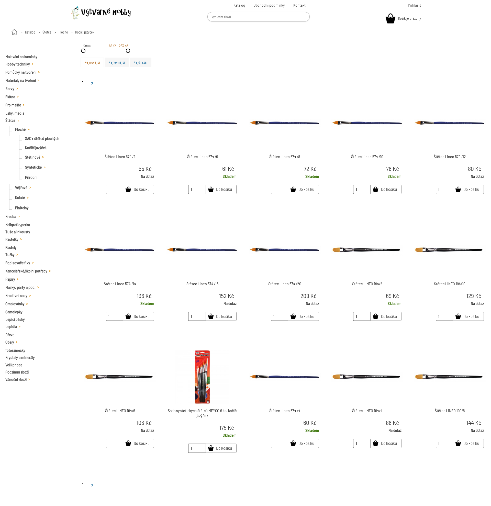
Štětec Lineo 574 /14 (120, 283)
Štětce (46, 32)
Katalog (30, 32)
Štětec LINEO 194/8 (450, 410)
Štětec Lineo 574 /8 (284, 156)
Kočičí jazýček (84, 32)
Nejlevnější (116, 62)
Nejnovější (92, 62)
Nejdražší (140, 62)
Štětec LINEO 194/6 (120, 410)
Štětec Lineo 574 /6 (202, 156)
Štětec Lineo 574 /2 (120, 156)
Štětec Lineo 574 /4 (284, 410)
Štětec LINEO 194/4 (367, 410)
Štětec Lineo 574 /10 (367, 156)
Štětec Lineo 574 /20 (284, 283)
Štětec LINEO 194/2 (367, 283)
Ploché (63, 32)
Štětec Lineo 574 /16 (202, 283)
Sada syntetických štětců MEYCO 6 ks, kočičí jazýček (202, 413)
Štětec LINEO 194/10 (449, 283)
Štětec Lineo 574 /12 (450, 156)
